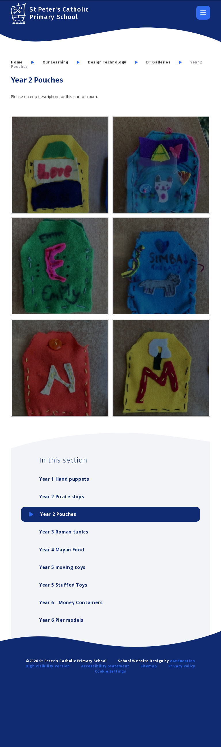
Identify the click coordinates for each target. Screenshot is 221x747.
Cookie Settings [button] (110, 671)
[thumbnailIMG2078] (161, 266)
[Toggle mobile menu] (203, 13)
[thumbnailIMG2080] (60, 266)
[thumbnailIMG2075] (60, 368)
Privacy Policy (181, 666)
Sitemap (148, 666)
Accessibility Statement (105, 666)
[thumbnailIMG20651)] (161, 368)
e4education (182, 660)
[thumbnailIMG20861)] (161, 165)
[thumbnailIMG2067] (60, 165)
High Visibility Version (48, 666)
